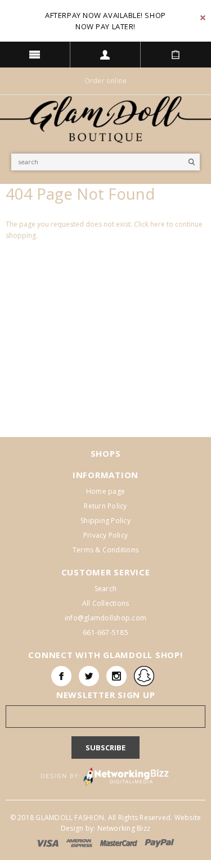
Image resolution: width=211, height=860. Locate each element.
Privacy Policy (105, 535)
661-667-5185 (105, 632)
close (202, 17)
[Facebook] (61, 676)
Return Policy (105, 506)
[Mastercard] (119, 843)
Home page (105, 491)
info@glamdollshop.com (105, 618)
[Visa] (48, 843)
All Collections (105, 603)
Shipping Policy (105, 520)
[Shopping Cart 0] (176, 54)
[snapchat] (144, 676)
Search (105, 588)
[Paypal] (159, 843)
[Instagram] (116, 676)
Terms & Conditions (105, 550)
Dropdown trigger (105, 54)
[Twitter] (89, 676)
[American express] (80, 843)
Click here (150, 224)
